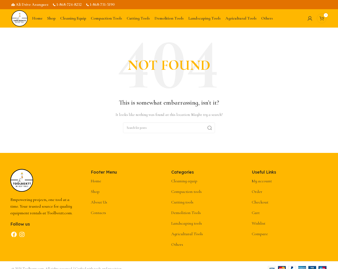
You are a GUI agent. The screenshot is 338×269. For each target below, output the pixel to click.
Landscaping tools (186, 223)
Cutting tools (182, 202)
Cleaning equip (184, 180)
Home (96, 180)
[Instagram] (21, 234)
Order (257, 191)
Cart (256, 212)
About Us (99, 202)
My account (262, 180)
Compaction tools (186, 191)
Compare (260, 233)
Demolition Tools (186, 212)
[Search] (209, 128)
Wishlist (258, 223)
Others (177, 244)
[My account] (310, 18)
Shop (95, 191)
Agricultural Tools (187, 233)
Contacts (98, 212)
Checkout (260, 202)
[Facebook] (13, 234)
